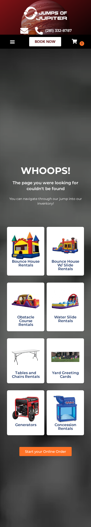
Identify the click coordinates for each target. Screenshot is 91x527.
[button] (12, 41)
